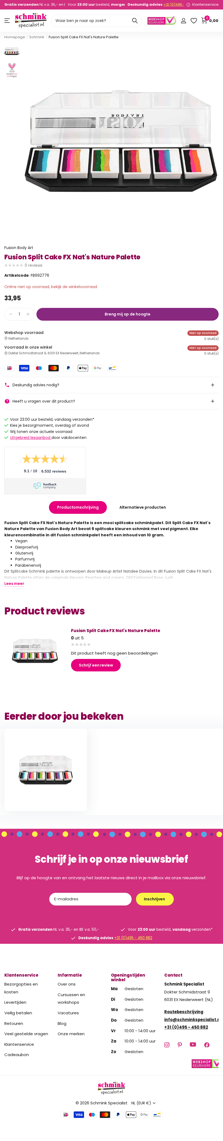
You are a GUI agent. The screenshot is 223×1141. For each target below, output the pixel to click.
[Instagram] (166, 1044)
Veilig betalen (18, 1012)
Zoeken (134, 21)
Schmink (36, 37)
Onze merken (71, 1034)
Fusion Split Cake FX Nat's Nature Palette (115, 630)
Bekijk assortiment (7, 20)
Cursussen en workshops (71, 998)
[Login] (183, 21)
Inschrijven (155, 899)
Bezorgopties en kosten (21, 988)
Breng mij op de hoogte (127, 314)
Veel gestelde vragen (26, 1034)
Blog (62, 1023)
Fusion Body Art (18, 247)
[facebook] (206, 1044)
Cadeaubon (16, 1054)
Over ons (67, 984)
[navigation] (11, 51)
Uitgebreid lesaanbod (30, 437)
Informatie (70, 975)
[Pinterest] (180, 1044)
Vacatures (68, 1012)
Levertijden (15, 1002)
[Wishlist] (193, 21)
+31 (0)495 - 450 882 (181, 4)
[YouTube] (193, 1045)
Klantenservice (21, 975)
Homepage (14, 37)
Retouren (13, 1023)
